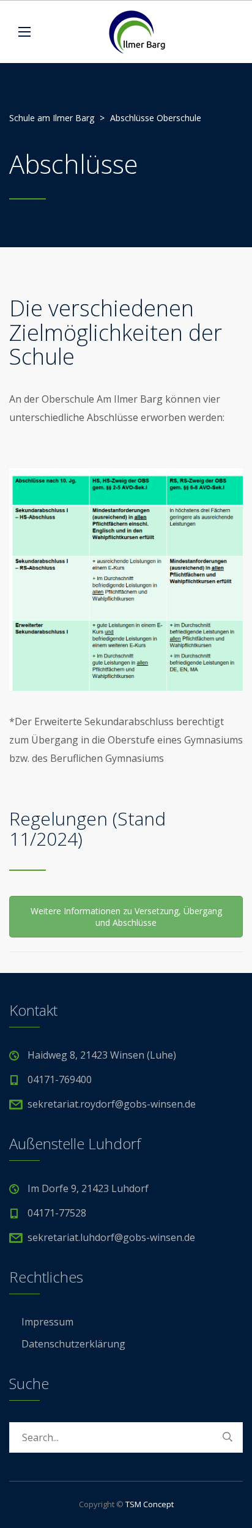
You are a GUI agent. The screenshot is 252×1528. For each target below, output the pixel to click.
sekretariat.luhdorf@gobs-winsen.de (111, 1237)
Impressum (47, 1322)
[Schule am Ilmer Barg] (137, 32)
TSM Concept (149, 1504)
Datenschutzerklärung (73, 1344)
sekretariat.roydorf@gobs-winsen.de (112, 1104)
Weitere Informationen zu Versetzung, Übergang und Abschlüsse (126, 916)
